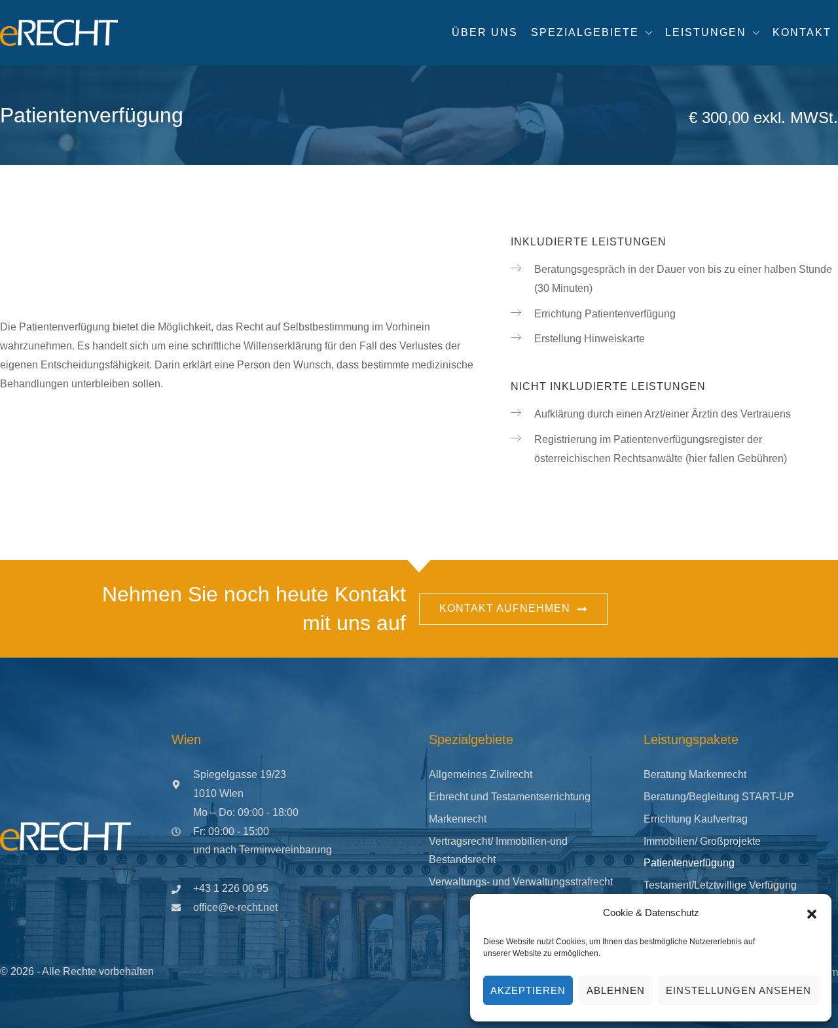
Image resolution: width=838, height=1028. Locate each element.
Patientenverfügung (689, 862)
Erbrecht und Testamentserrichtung (510, 796)
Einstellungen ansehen (738, 990)
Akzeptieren (528, 990)
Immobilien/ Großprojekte (702, 841)
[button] (811, 913)
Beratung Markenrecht (695, 774)
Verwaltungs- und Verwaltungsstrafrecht (521, 881)
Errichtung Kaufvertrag (696, 818)
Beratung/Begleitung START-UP (719, 796)
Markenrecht (457, 818)
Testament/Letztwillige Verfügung (720, 885)
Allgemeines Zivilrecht (480, 774)
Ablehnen (616, 990)
